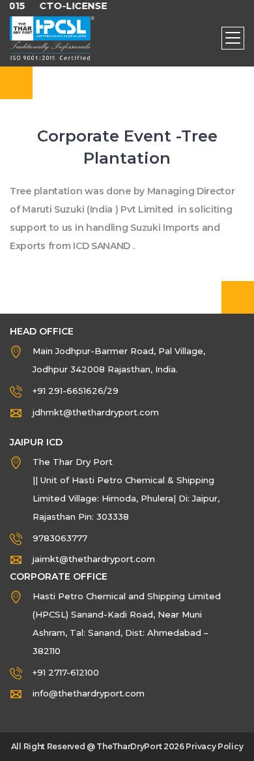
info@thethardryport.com (89, 693)
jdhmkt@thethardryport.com (96, 412)
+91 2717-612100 (66, 672)
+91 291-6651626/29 (76, 390)
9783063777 (60, 538)
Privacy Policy (214, 746)
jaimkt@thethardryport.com (94, 559)
